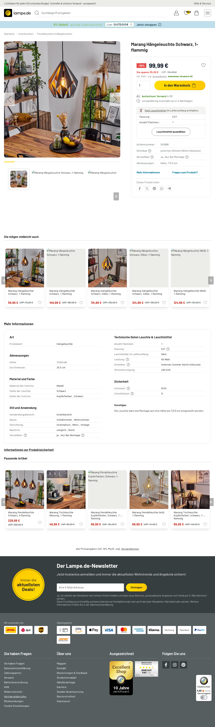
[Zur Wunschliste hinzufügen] (203, 65)
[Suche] (37, 13)
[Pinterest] (154, 188)
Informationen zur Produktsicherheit (29, 450)
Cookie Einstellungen (16, 705)
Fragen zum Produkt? (185, 172)
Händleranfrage (66, 682)
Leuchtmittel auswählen (171, 131)
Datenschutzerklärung (101, 604)
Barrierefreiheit (66, 696)
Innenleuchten (25, 33)
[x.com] (147, 188)
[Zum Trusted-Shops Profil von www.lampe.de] (134, 678)
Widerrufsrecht (13, 691)
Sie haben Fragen (14, 663)
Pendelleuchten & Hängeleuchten (54, 33)
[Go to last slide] (4, 280)
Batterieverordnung (16, 682)
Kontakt (61, 668)
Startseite (9, 33)
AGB (6, 686)
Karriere (62, 686)
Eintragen (136, 587)
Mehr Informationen (148, 172)
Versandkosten (160, 76)
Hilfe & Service (202, 3)
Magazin (61, 663)
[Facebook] (140, 188)
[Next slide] (116, 196)
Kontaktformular (122, 601)
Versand (9, 677)
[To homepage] (17, 13)
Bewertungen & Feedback (72, 672)
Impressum (63, 701)
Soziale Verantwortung (70, 691)
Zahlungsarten (12, 672)
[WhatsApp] (162, 188)
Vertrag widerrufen (15, 696)
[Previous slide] (8, 196)
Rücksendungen (13, 701)
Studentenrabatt (67, 677)
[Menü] (210, 677)
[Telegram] (169, 188)
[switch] (204, 697)
